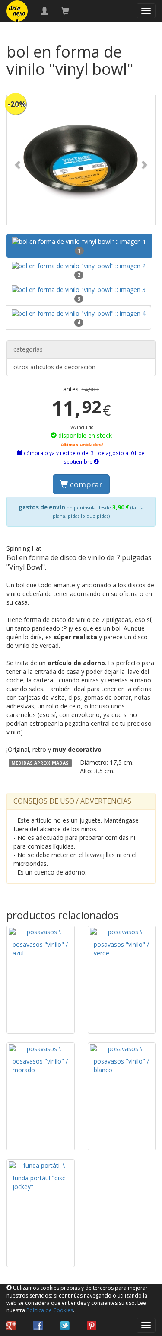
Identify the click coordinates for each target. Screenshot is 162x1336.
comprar (85, 484)
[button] (18, 160)
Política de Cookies (49, 1310)
